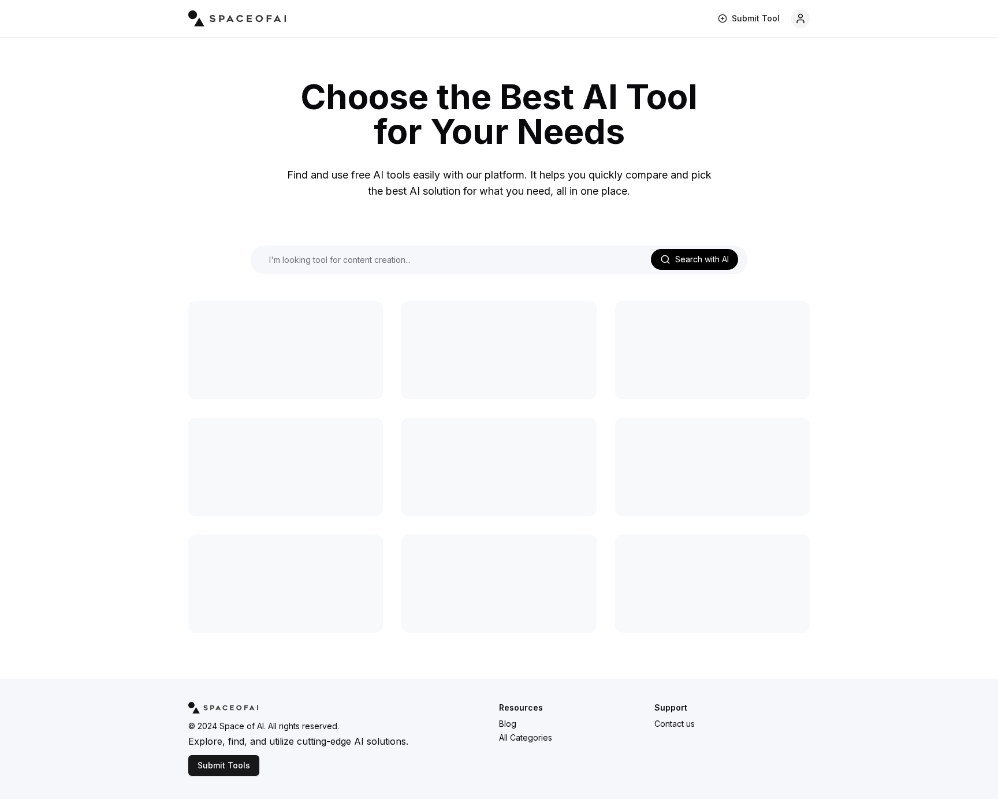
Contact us (674, 724)
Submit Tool (756, 18)
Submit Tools (224, 765)
